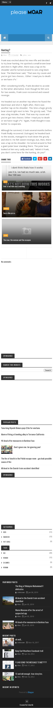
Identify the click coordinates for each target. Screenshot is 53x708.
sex (29, 55)
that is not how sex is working (14, 186)
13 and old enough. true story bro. (29, 673)
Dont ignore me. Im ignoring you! (27, 447)
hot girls (6, 542)
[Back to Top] (26, 701)
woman (5, 567)
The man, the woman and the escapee (17, 239)
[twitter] (50, 3)
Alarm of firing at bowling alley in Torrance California (22, 434)
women (5, 558)
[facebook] (46, 3)
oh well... (18, 639)
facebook (6, 537)
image (6, 209)
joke (25, 55)
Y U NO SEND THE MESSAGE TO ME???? (31, 662)
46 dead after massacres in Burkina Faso (17, 440)
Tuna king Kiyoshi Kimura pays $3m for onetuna (20, 427)
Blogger (31, 692)
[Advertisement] (26, 328)
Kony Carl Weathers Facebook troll (29, 650)
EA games (6, 563)
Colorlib (30, 705)
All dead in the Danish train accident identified (20, 468)
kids (4, 532)
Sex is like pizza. (9, 213)
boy (5, 182)
